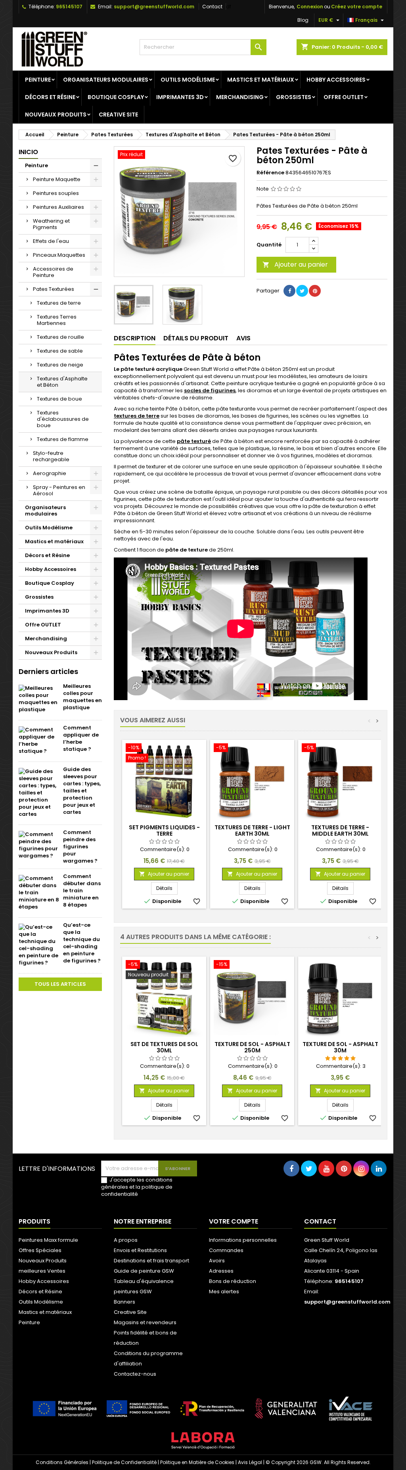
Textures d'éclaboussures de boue (63, 419)
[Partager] (289, 291)
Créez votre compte (356, 6)
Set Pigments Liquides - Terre (164, 830)
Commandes (226, 1250)
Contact (212, 6)
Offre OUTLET (344, 97)
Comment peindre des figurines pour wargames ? (80, 847)
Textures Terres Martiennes (57, 320)
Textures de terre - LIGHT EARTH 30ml (252, 830)
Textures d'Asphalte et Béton (62, 382)
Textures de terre (59, 303)
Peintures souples (56, 193)
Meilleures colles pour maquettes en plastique (82, 696)
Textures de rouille (60, 337)
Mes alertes (224, 1291)
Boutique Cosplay (116, 97)
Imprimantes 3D (180, 97)
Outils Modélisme (188, 80)
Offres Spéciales (40, 1250)
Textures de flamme (62, 439)
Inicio (28, 152)
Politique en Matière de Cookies (197, 1462)
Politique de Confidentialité (124, 1462)
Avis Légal (250, 1462)
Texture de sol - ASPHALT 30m (340, 1047)
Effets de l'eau (51, 241)
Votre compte (233, 1221)
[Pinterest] (315, 291)
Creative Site (118, 114)
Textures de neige (60, 364)
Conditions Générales (62, 1462)
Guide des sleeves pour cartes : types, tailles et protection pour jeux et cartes (82, 791)
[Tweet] (302, 291)
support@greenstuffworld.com (154, 6)
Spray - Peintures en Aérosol (59, 490)
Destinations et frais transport (151, 1260)
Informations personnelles (243, 1240)
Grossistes (293, 97)
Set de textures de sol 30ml (164, 1047)
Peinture (38, 80)
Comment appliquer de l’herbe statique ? (81, 738)
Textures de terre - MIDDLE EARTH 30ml (340, 830)
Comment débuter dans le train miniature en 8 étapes (82, 890)
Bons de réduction (232, 1281)
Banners (124, 1302)
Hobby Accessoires (336, 80)
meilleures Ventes (42, 1271)
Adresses (221, 1271)
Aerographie (49, 473)
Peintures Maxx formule (48, 1240)
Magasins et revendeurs (145, 1322)
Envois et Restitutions (140, 1250)
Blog (302, 20)
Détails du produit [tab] (195, 338)
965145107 (69, 6)
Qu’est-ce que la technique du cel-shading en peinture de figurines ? (82, 942)
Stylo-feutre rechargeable (51, 456)
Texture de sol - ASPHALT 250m (252, 1047)
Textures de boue (59, 399)
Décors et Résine (50, 97)
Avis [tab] (243, 338)
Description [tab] (134, 338)
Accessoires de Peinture (53, 272)
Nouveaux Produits (55, 114)
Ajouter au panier (295, 264)
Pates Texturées (53, 289)
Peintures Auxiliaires (58, 207)
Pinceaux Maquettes (59, 255)
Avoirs (217, 1260)
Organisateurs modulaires (105, 80)
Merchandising (240, 97)
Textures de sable (60, 351)
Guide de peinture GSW (144, 1271)
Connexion (310, 6)
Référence (270, 172)
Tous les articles (60, 984)
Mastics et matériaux (260, 80)
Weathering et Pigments (51, 224)
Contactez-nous (135, 1374)
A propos (126, 1240)
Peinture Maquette (56, 179)
